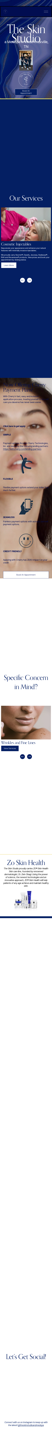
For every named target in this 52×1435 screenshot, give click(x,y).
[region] (26, 245)
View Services (10, 748)
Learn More (9, 265)
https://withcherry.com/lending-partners (22, 449)
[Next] (29, 280)
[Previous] (22, 280)
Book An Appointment (26, 92)
